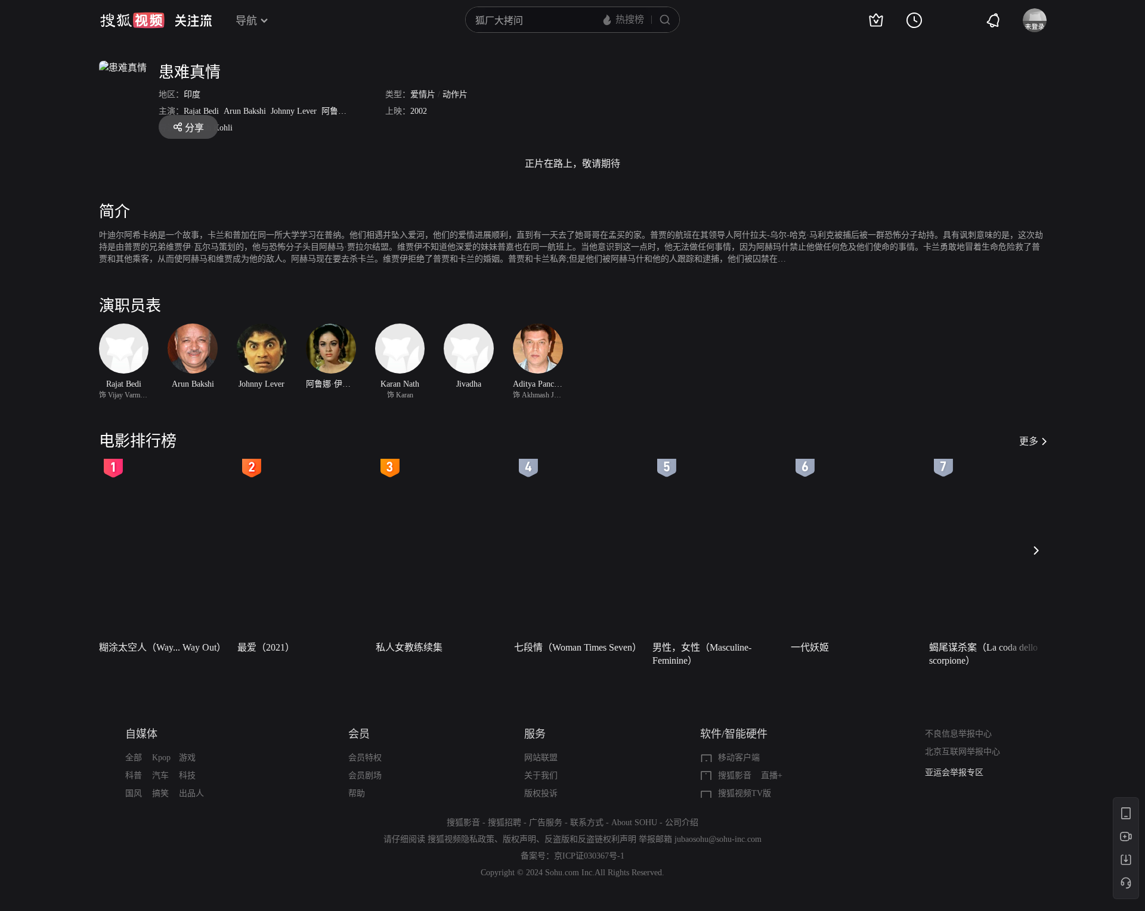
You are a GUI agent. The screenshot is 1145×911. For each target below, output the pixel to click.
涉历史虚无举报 (954, 779)
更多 (1028, 441)
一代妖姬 (810, 647)
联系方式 (587, 822)
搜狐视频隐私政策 (461, 839)
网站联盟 (541, 757)
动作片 (455, 94)
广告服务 (545, 822)
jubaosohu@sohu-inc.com (718, 839)
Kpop (161, 757)
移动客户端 (739, 757)
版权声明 (519, 839)
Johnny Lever (294, 111)
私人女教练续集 (409, 647)
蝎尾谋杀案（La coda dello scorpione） (983, 654)
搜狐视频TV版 (744, 793)
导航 (246, 20)
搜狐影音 (734, 775)
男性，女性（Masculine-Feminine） (701, 654)
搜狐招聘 (504, 822)
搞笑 (160, 793)
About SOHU (634, 822)
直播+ (771, 775)
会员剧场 (365, 775)
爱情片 (422, 94)
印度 (192, 94)
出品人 (191, 793)
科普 (133, 775)
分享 (194, 128)
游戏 (187, 757)
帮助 (356, 793)
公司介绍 (681, 822)
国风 (133, 793)
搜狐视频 (132, 20)
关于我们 (541, 775)
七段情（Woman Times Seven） (578, 647)
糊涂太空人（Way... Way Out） (162, 647)
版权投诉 (541, 793)
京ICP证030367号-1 (589, 855)
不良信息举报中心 (958, 733)
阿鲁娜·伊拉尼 (348, 111)
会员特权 (365, 757)
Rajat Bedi (201, 111)
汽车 (160, 775)
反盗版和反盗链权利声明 (590, 839)
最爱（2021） (266, 647)
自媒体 (141, 734)
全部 (133, 757)
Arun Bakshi (245, 111)
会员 (359, 734)
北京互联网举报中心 (962, 751)
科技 (187, 775)
